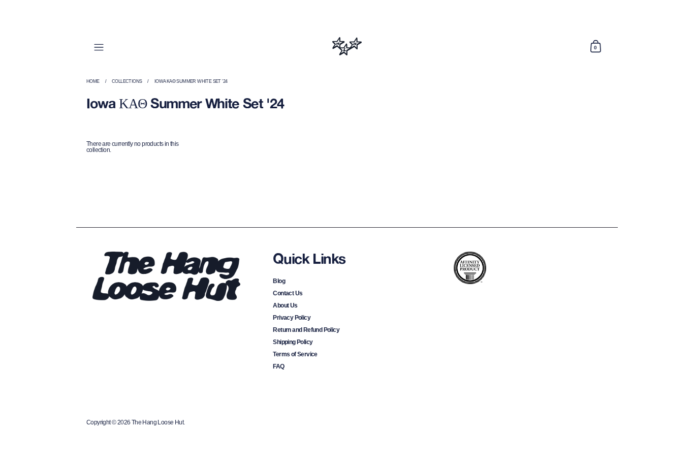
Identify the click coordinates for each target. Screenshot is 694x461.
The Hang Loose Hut (157, 422)
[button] (595, 46)
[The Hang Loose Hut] (346, 46)
